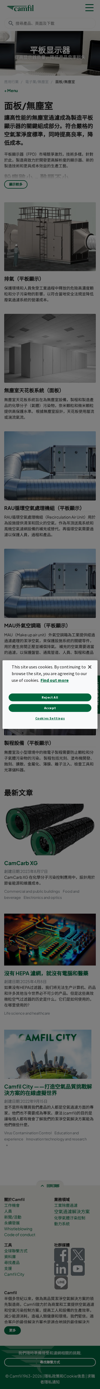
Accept (50, 708)
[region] (50, 694)
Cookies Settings (50, 718)
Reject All (50, 697)
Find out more (55, 680)
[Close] (90, 667)
